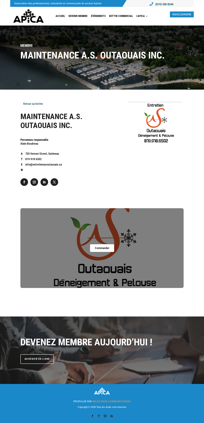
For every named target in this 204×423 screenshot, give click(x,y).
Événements (98, 16)
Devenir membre (78, 16)
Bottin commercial (121, 16)
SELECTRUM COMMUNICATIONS (111, 401)
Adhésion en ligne (37, 359)
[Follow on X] (54, 182)
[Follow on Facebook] (24, 182)
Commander (102, 248)
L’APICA (140, 16)
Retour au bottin (33, 103)
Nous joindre (181, 14)
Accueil (60, 16)
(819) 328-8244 (164, 4)
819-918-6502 (33, 159)
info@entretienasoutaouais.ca (43, 164)
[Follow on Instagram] (34, 182)
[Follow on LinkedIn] (44, 182)
